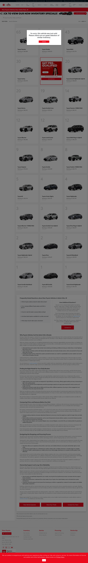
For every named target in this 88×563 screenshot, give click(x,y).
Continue (44, 41)
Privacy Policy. (60, 557)
